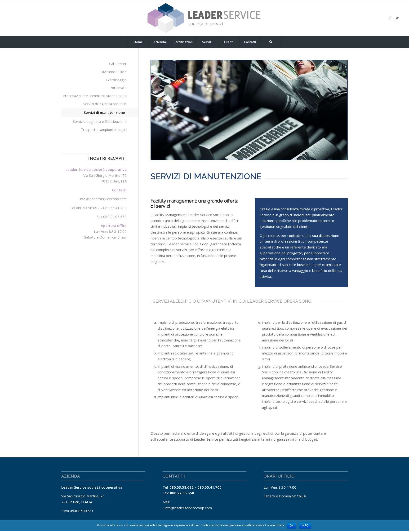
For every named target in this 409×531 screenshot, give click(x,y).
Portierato (118, 87)
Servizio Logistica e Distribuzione (100, 121)
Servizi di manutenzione (104, 112)
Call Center (118, 63)
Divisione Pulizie (114, 71)
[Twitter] (397, 18)
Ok (291, 525)
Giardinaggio (116, 79)
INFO (305, 525)
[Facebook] (390, 18)
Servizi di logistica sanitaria (105, 103)
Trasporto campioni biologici (104, 129)
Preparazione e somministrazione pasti (95, 95)
